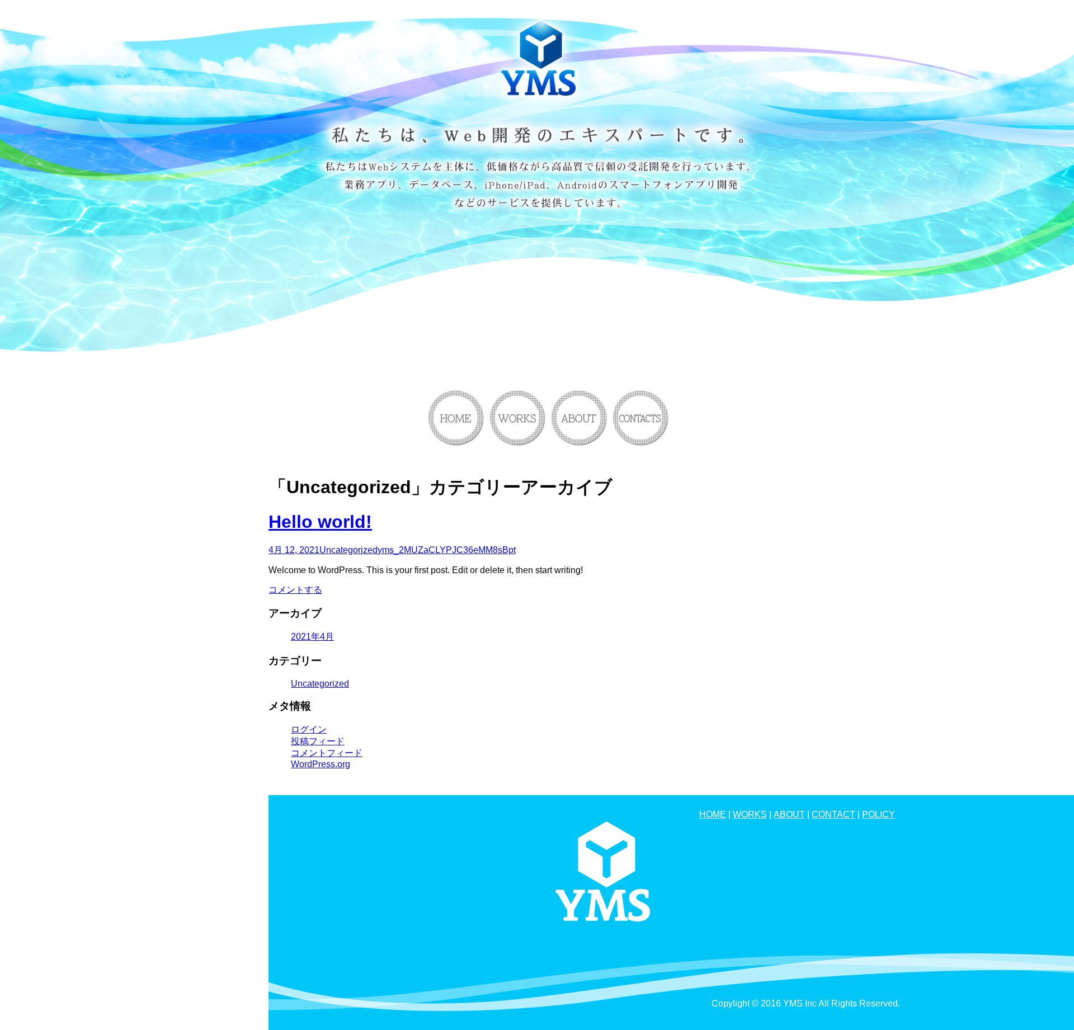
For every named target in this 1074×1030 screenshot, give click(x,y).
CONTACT (833, 814)
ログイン (309, 729)
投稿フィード (318, 741)
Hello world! (320, 522)
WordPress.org (320, 764)
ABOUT (789, 814)
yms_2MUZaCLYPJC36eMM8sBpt (447, 550)
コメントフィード (326, 753)
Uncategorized (348, 550)
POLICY (878, 814)
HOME (712, 814)
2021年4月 (312, 636)
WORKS (750, 814)
